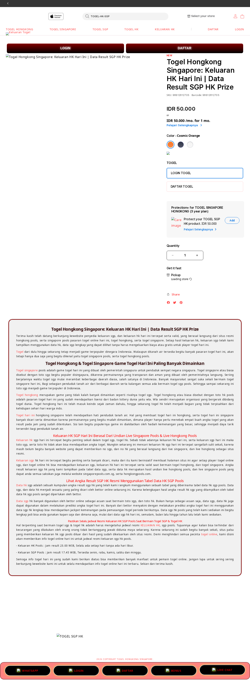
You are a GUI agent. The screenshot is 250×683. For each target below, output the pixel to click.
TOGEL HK (131, 29)
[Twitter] (175, 303)
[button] (19, 29)
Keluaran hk (24, 440)
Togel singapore (27, 370)
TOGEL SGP (100, 29)
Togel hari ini (25, 415)
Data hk (21, 485)
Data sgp (22, 501)
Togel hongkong (27, 395)
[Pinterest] (182, 303)
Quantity (173, 246)
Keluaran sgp (25, 460)
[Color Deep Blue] (181, 144)
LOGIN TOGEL (181, 173)
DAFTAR (185, 48)
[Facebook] (169, 303)
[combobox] (125, 16)
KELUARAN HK (165, 29)
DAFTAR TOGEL (182, 186)
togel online (209, 534)
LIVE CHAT (224, 670)
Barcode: (197, 95)
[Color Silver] (190, 144)
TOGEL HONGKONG (19, 29)
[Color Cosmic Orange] (170, 145)
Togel (19, 352)
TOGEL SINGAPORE (63, 29)
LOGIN (65, 48)
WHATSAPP (30, 669)
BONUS (176, 669)
